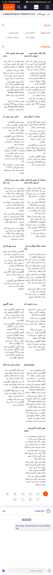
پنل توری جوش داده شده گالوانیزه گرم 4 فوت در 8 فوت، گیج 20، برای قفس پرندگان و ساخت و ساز (35, 65)
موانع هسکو (29, 364)
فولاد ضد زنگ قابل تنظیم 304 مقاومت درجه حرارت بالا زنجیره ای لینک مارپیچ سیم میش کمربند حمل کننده (35, 279)
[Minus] (3, 511)
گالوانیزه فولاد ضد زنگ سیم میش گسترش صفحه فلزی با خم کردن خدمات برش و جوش (35, 480)
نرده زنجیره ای (30, 304)
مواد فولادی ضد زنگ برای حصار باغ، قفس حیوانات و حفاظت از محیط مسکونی (13, 64)
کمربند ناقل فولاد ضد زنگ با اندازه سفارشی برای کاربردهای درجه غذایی (35, 268)
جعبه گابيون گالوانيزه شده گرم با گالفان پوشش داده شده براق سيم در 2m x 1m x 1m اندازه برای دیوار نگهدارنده (13, 314)
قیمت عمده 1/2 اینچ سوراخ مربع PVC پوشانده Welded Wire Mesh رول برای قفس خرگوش (14, 105)
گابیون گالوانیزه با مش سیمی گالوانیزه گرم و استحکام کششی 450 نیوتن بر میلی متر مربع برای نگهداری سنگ (15, 337)
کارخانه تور (30, 33)
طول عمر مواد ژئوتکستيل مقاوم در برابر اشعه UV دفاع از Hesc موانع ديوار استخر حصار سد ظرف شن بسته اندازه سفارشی (35, 415)
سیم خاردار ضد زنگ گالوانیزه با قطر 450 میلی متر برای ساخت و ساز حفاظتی (13, 273)
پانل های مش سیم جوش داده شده (35, 54)
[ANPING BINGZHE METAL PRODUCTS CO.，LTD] (39, 7)
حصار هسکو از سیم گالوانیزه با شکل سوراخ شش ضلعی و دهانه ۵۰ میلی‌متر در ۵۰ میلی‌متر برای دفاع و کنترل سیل (36, 375)
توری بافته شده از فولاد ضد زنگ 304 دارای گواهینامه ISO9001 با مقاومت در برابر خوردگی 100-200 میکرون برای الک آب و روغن (35, 223)
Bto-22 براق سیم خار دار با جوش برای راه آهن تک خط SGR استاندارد (14, 263)
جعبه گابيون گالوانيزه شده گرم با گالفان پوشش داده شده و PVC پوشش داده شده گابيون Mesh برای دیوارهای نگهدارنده (14, 352)
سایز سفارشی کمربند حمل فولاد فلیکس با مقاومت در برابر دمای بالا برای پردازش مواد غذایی (35, 258)
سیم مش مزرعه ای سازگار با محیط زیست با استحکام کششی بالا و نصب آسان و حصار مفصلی (36, 136)
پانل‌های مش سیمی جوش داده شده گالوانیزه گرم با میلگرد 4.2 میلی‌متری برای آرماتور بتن (35, 91)
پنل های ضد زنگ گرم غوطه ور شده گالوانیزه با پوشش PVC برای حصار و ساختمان (35, 102)
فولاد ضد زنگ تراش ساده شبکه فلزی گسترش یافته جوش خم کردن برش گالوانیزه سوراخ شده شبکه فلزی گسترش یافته (35, 467)
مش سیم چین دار (10, 116)
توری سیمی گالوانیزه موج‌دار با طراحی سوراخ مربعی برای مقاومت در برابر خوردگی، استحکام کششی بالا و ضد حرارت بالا (14, 154)
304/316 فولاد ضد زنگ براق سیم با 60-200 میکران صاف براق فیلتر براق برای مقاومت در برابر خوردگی (36, 207)
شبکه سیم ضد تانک (11, 364)
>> (15, 499)
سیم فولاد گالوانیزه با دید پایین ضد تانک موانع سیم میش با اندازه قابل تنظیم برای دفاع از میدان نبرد (14, 374)
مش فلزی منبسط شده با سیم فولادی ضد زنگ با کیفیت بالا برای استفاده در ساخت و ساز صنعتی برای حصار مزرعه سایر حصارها (35, 441)
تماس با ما (30, 37)
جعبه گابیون (8, 304)
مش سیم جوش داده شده (13, 54)
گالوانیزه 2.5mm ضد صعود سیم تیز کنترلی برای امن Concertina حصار (13, 254)
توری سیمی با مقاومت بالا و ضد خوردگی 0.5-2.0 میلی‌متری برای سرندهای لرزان (13, 168)
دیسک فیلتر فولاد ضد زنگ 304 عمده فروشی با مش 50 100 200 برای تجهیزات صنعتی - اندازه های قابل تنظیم (13, 219)
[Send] (4, 571)
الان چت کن (8, 7)
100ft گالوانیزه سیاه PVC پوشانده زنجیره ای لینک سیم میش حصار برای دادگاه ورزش (35, 345)
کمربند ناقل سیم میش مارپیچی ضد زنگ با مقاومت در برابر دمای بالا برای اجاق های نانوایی (35, 293)
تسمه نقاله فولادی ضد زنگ (35, 247)
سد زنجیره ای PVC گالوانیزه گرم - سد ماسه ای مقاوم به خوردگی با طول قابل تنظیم (36, 334)
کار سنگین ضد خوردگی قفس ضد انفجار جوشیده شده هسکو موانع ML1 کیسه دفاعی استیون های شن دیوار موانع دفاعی (36, 401)
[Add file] (49, 571)
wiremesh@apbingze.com (40, 2)
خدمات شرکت (12, 37)
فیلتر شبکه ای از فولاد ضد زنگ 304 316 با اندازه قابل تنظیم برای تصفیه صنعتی (13, 206)
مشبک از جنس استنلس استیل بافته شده (35, 181)
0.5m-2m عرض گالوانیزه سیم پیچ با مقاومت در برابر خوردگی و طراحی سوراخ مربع (14, 140)
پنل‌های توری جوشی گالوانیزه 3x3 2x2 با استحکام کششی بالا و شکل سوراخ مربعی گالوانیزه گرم (37, 78)
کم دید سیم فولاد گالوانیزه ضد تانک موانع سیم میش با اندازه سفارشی (13, 384)
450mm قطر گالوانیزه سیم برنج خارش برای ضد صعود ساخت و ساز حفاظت (14, 284)
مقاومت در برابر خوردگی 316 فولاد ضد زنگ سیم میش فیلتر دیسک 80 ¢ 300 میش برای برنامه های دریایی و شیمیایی (13, 193)
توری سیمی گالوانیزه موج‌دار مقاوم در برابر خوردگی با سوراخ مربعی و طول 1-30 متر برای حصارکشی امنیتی (13, 127)
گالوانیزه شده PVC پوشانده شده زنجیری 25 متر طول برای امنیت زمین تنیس (35, 322)
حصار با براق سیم (32, 116)
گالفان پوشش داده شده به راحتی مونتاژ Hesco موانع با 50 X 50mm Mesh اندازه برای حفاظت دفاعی (35, 388)
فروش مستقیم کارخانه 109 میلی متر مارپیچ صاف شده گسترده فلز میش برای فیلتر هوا (35, 454)
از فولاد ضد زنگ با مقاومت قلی (38, 234)
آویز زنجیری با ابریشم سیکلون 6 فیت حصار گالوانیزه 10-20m (37, 312)
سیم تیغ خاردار (9, 246)
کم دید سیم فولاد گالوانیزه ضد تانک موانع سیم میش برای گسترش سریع (14, 393)
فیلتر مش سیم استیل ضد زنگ (13, 181)
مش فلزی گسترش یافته (35, 429)
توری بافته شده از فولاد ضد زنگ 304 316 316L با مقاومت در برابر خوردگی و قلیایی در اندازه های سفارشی (35, 193)
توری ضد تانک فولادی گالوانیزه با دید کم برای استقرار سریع (15, 402)
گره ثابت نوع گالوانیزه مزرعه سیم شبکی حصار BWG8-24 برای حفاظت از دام (35, 149)
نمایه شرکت (13, 33)
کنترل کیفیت (45, 33)
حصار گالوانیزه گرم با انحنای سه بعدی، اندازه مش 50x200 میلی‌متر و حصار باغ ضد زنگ (36, 160)
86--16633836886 (12, 2)
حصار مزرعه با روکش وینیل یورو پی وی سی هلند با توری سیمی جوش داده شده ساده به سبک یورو (13, 74)
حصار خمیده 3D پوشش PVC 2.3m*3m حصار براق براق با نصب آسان (35, 124)
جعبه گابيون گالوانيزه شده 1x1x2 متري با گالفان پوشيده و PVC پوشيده (14, 326)
